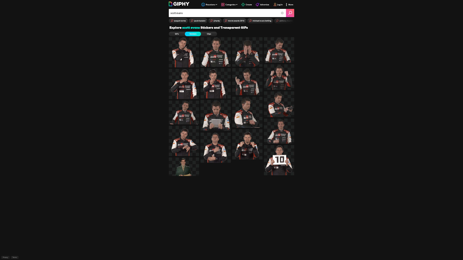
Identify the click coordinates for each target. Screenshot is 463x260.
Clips (209, 34)
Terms (15, 257)
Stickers (193, 34)
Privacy (5, 257)
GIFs (177, 34)
